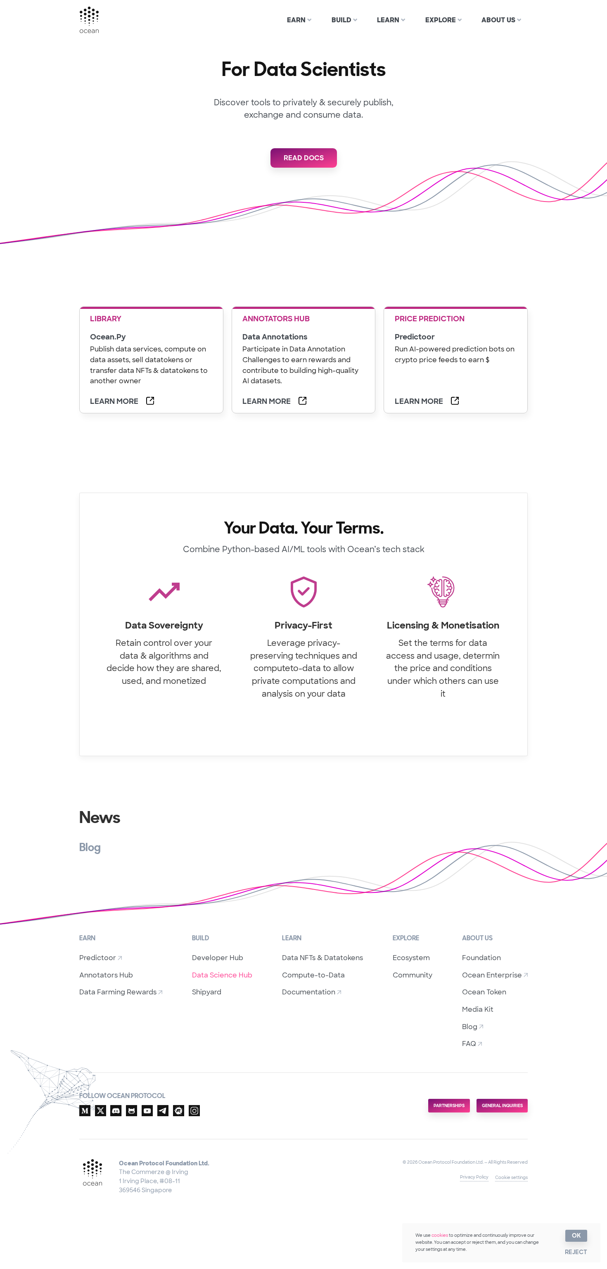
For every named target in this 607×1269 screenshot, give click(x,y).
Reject (576, 1252)
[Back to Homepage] (90, 20)
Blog (469, 1026)
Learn (388, 20)
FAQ (469, 1043)
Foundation (481, 958)
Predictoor (97, 958)
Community (412, 975)
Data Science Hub (222, 975)
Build (341, 20)
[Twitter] (100, 1112)
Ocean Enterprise (492, 975)
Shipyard (206, 992)
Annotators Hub (106, 975)
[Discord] (115, 1112)
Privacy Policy (474, 1177)
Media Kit (477, 1009)
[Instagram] (194, 1112)
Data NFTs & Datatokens (322, 958)
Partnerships (449, 1105)
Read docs (304, 158)
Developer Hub (217, 958)
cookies (440, 1235)
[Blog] (84, 1112)
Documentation (308, 992)
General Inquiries (502, 1105)
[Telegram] (162, 1112)
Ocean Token (484, 992)
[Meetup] (178, 1112)
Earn (296, 20)
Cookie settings (511, 1177)
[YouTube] (147, 1112)
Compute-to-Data (313, 975)
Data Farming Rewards (117, 992)
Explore (440, 20)
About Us (498, 20)
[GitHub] (131, 1112)
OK (576, 1235)
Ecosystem (411, 958)
